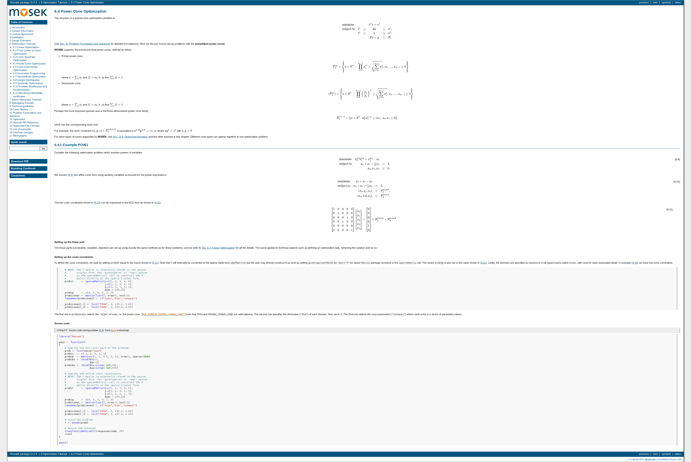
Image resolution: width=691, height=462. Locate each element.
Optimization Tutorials (54, 2)
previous (644, 2)
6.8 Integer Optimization (26, 80)
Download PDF (20, 161)
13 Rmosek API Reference (24, 122)
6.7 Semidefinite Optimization (29, 76)
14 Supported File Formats (25, 125)
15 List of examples (20, 129)
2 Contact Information (22, 30)
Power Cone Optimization (87, 2)
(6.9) (70, 174)
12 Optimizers (17, 119)
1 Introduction (17, 27)
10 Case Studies (19, 109)
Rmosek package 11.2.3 (23, 2)
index (678, 2)
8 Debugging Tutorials (22, 102)
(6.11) (157, 202)
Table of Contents (22, 22)
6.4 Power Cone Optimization (29, 63)
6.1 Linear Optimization (26, 47)
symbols (666, 2)
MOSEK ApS (650, 459)
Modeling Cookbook (23, 168)
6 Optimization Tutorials (23, 43)
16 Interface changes (21, 132)
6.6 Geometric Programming (29, 73)
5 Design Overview (20, 40)
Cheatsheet (18, 175)
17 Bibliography (18, 135)
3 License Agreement (21, 34)
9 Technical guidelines (22, 106)
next (655, 2)
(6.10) (97, 202)
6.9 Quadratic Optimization (28, 83)
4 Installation (17, 37)
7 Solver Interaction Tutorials (25, 99)
